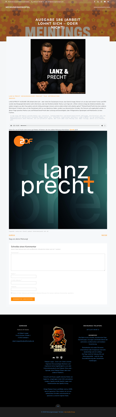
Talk (45, 96)
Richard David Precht (38, 231)
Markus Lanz (18, 231)
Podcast (39, 96)
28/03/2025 (12, 98)
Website (13, 287)
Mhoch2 (25, 231)
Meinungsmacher (28, 96)
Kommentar (15, 252)
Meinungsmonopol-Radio (102, 7)
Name (13, 274)
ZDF (47, 231)
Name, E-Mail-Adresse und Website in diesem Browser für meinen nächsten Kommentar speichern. (43, 293)
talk (45, 231)
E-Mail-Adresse (16, 280)
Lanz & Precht (14, 96)
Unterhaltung (54, 96)
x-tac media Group (69, 412)
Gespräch (12, 231)
